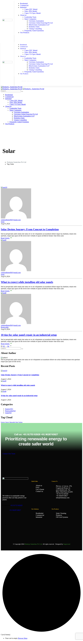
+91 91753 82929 (16, 505)
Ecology (3, 422)
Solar (2, 274)
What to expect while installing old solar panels (27, 282)
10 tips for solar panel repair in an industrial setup (29, 334)
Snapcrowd (66, 544)
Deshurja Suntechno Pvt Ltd (16, 162)
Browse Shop (22, 638)
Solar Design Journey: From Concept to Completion (20, 375)
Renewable (5, 327)
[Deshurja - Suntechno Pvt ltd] (11, 87)
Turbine (20, 422)
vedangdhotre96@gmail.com (11, 272)
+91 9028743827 (15, 510)
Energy (7, 422)
